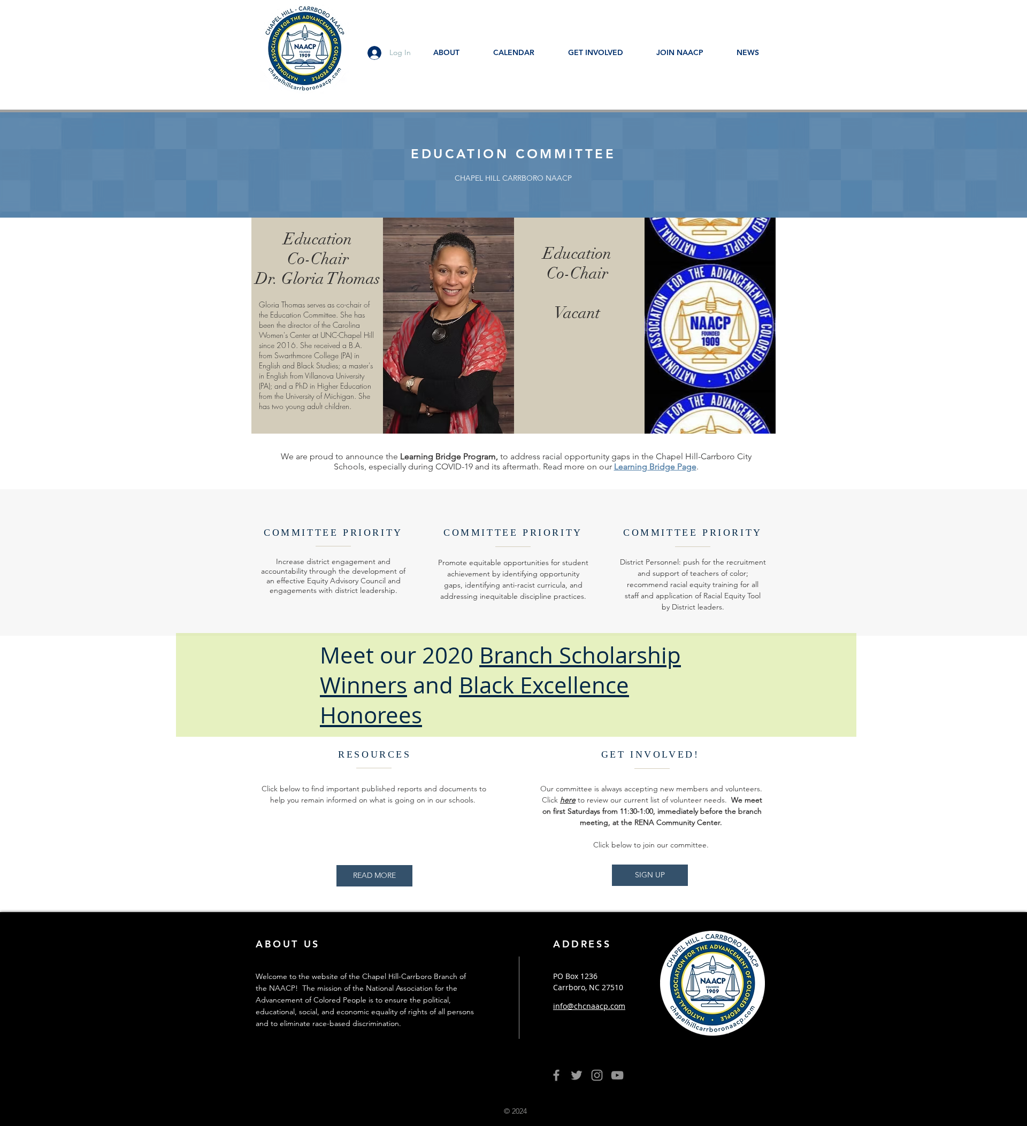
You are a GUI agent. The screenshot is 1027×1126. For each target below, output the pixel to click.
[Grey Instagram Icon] (596, 1075)
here (568, 800)
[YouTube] (617, 1075)
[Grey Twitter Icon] (576, 1075)
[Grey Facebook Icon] (556, 1075)
